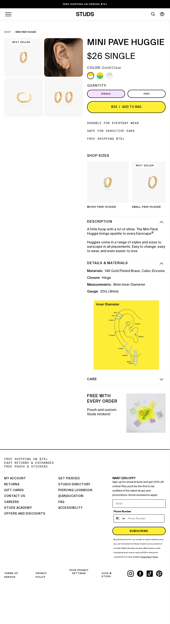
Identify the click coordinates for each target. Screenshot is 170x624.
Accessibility (70, 507)
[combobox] (120, 518)
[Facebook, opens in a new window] (142, 573)
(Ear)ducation (71, 496)
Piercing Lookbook (75, 490)
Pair (147, 94)
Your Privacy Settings (79, 571)
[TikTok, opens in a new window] (151, 573)
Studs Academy (18, 507)
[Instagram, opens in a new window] (132, 573)
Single (106, 94)
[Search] (153, 14)
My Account (15, 478)
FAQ (61, 502)
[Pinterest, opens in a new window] (161, 573)
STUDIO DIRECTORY (74, 484)
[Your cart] (162, 14)
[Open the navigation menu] (8, 14)
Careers (11, 502)
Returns (12, 484)
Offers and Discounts (24, 513)
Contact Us (14, 496)
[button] (159, 186)
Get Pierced (69, 478)
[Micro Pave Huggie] (108, 182)
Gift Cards (14, 490)
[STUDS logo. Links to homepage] (85, 14)
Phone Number (122, 511)
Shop (7, 32)
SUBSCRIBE (139, 531)
